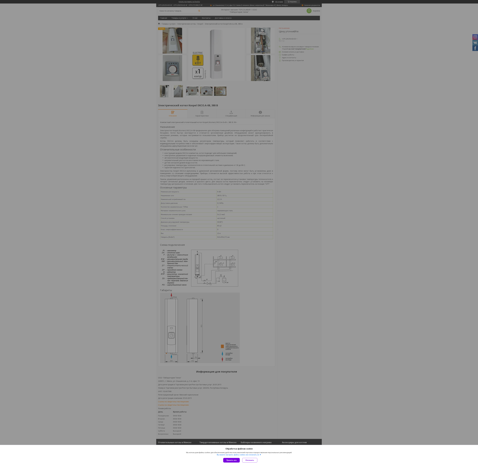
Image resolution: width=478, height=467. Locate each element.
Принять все (231, 460)
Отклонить (249, 460)
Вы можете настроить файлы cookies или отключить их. (238, 455)
